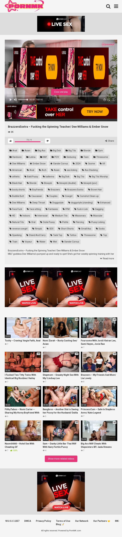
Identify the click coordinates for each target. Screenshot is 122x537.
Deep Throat (38, 202)
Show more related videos (61, 458)
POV (56, 157)
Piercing (79, 222)
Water (42, 241)
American (17, 170)
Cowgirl (68, 196)
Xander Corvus (60, 163)
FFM (67, 209)
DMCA (27, 521)
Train (14, 241)
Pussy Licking (98, 222)
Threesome (102, 157)
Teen (86, 157)
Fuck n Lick (82, 209)
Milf (45, 157)
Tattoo (72, 235)
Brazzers (55, 189)
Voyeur (28, 241)
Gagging (99, 209)
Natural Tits (18, 222)
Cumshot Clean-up (89, 196)
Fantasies (53, 209)
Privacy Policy (43, 521)
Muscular (97, 215)
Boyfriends (37, 189)
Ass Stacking (91, 170)
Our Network (81, 521)
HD (13, 215)
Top (105, 235)
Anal (14, 150)
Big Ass (41, 150)
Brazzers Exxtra (75, 189)
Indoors (26, 215)
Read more (108, 258)
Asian (27, 150)
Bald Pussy (32, 176)
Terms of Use (63, 521)
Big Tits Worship (99, 176)
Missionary (80, 215)
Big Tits (72, 150)
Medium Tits (61, 215)
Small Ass (86, 228)
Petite (65, 222)
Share (111, 141)
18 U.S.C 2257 (12, 521)
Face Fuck (17, 209)
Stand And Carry (37, 235)
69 (103, 163)
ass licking (72, 170)
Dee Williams (18, 163)
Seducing (71, 157)
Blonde (87, 150)
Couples (53, 196)
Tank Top (57, 235)
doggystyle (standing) (82, 202)
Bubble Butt (18, 196)
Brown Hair (96, 189)
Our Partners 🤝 (101, 521)
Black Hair (17, 183)
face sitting (35, 209)
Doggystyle (58, 202)
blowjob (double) (67, 183)
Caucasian (36, 196)
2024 (78, 163)
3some (91, 163)
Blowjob (48, 183)
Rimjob (38, 228)
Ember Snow (39, 163)
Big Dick (57, 150)
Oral (33, 222)
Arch (43, 170)
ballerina (49, 176)
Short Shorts (67, 228)
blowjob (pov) (90, 183)
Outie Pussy (48, 222)
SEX (51, 228)
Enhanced (105, 202)
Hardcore (17, 157)
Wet (54, 241)
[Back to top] (111, 527)
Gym (100, 150)
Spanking (17, 235)
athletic (16, 176)
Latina (32, 157)
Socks (101, 228)
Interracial (42, 215)
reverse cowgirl (19, 228)
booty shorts (18, 189)
